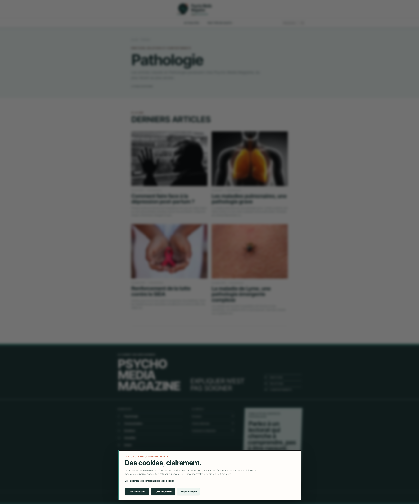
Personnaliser (188, 491)
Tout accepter (163, 491)
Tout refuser (137, 491)
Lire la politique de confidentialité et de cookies (149, 480)
